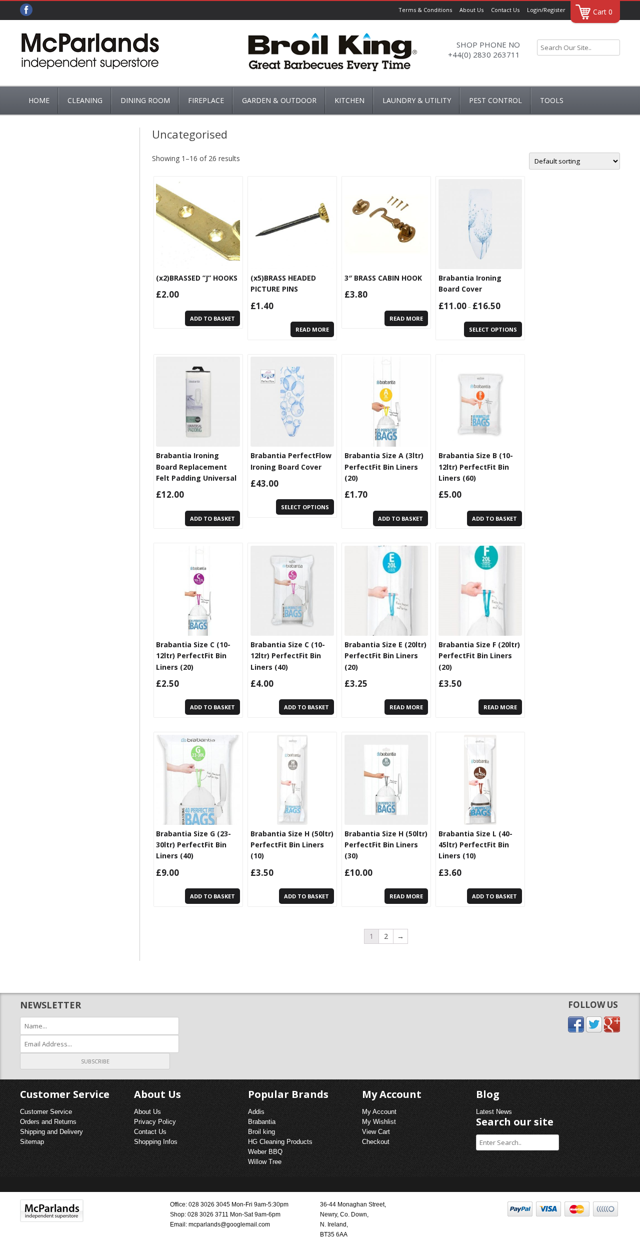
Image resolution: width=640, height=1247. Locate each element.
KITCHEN (349, 100)
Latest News (494, 1111)
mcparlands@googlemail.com (229, 1224)
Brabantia (262, 1121)
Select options (493, 329)
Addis (256, 1111)
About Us (472, 10)
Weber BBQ (265, 1151)
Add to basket (212, 318)
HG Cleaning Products (280, 1141)
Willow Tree (265, 1161)
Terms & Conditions (425, 10)
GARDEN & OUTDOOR (279, 100)
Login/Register (546, 10)
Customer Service (46, 1111)
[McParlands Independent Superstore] (90, 54)
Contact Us (505, 10)
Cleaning (85, 100)
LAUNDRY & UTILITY (416, 100)
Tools (552, 100)
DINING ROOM (145, 100)
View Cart (376, 1131)
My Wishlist (379, 1121)
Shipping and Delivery (51, 1131)
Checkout (376, 1141)
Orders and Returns (48, 1121)
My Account (379, 1111)
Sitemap (32, 1141)
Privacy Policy (155, 1121)
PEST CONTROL (495, 100)
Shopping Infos (156, 1141)
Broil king (261, 1131)
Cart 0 (602, 12)
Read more (312, 329)
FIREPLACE (206, 100)
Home (39, 100)
